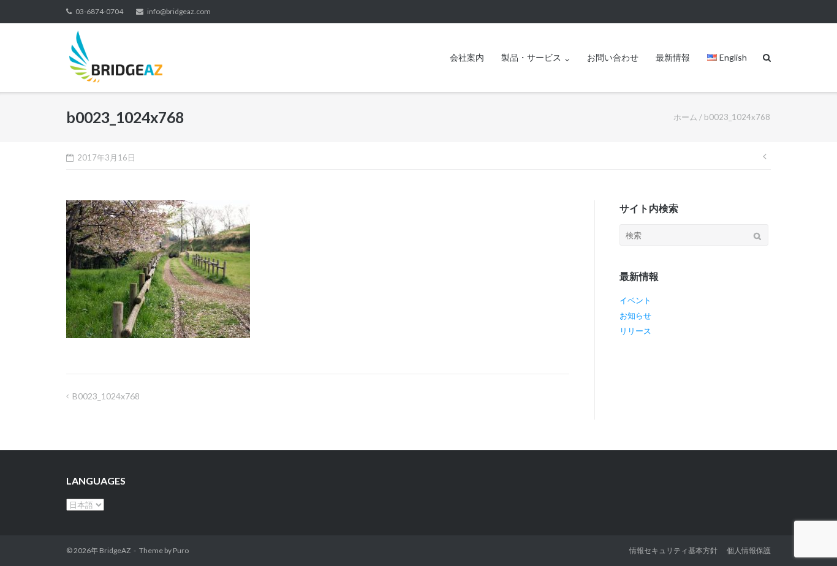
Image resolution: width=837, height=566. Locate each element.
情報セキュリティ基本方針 (673, 550)
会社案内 (467, 57)
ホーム (685, 117)
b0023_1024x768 (106, 396)
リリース (635, 331)
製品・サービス (531, 57)
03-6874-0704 (99, 11)
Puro (181, 550)
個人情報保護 (749, 550)
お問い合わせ (612, 57)
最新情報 (673, 57)
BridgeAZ (115, 550)
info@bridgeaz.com (179, 11)
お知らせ (635, 315)
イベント (635, 300)
